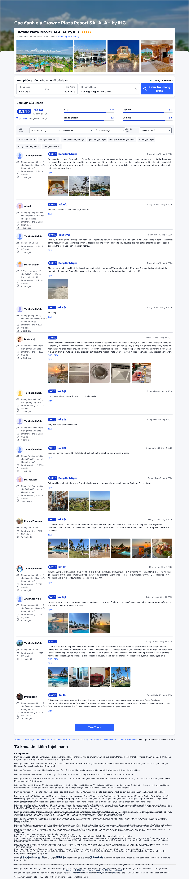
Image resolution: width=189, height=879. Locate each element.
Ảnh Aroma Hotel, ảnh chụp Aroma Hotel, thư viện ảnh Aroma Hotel (44, 834)
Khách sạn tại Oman (46, 739)
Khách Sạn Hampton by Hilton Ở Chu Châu (133, 849)
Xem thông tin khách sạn (69, 36)
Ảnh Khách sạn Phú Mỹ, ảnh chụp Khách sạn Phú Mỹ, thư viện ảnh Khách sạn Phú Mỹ (113, 845)
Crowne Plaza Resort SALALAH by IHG (119, 739)
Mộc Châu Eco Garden (138, 872)
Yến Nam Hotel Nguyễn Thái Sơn (56, 872)
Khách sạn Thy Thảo (159, 872)
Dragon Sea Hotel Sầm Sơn (26, 872)
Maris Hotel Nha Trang (78, 877)
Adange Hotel (160, 868)
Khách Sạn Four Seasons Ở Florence (66, 849)
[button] (167, 4)
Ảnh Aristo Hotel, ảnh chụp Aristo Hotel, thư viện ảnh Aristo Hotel (43, 845)
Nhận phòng (24, 87)
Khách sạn (29, 739)
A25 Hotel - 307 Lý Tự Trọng (52, 877)
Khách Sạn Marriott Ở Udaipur (98, 849)
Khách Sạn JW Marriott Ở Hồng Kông (31, 853)
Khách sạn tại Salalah (89, 739)
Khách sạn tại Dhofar (67, 739)
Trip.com (18, 739)
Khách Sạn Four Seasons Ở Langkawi (31, 849)
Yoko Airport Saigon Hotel (25, 877)
